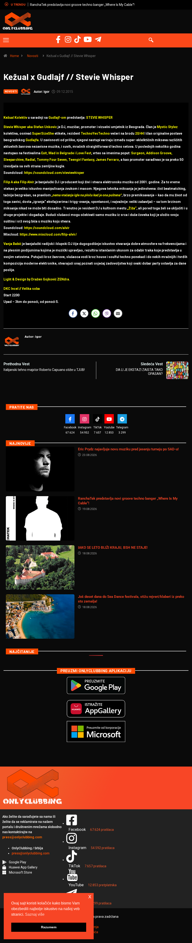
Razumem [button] (48, 927)
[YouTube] (88, 39)
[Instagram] (68, 39)
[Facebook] (58, 39)
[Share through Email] (118, 313)
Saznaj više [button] (34, 914)
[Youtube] (109, 418)
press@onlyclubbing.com (30, 853)
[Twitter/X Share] (84, 313)
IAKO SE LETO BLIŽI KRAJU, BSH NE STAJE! (113, 547)
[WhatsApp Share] (95, 313)
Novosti (32, 56)
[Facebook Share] (73, 313)
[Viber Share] (106, 313)
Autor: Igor (41, 91)
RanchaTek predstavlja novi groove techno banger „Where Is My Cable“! (82, 5)
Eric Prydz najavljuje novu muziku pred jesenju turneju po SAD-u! (128, 449)
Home (14, 56)
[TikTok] (97, 418)
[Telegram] (98, 39)
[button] (6, 40)
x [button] (89, 896)
